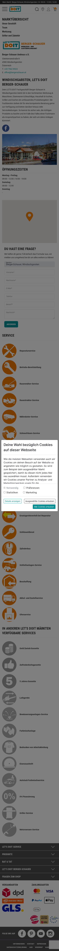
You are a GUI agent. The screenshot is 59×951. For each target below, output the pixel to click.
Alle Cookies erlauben (44, 506)
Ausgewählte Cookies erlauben (39, 501)
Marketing (31, 492)
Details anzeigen (12, 501)
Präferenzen (32, 487)
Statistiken (12, 492)
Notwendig (12, 487)
